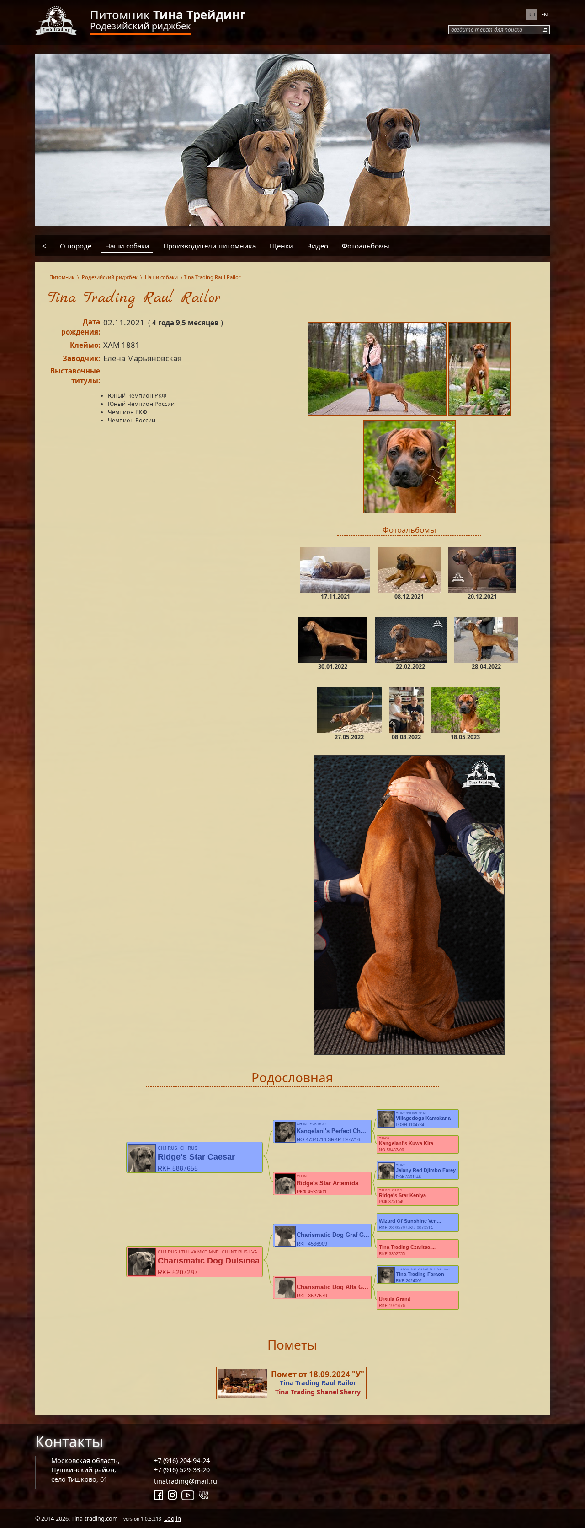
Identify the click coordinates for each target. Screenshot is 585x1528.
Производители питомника (209, 245)
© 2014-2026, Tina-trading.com (108, 1518)
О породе (75, 245)
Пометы (292, 1344)
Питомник (167, 14)
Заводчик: (81, 358)
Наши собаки (127, 245)
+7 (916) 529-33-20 (182, 1469)
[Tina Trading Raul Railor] (378, 370)
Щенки (281, 245)
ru (531, 14)
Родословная (292, 1077)
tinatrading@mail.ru (185, 1481)
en (544, 14)
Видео (317, 245)
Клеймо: (85, 345)
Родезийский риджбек (140, 26)
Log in (172, 1518)
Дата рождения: (80, 326)
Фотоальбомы (365, 245)
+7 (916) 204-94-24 (182, 1460)
